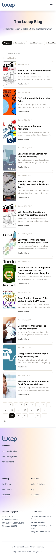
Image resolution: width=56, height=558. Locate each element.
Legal (15, 552)
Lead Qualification (36, 43)
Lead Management (9, 456)
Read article (22, 84)
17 (5, 416)
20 (25, 416)
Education (6, 495)
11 (12, 410)
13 (25, 410)
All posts (7, 43)
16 (44, 410)
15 (38, 410)
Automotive (6, 489)
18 (12, 416)
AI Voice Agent (8, 462)
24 (5, 421)
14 (31, 410)
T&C (41, 552)
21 (31, 416)
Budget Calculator (38, 484)
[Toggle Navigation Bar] (51, 5)
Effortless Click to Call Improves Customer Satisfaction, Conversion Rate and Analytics (34, 270)
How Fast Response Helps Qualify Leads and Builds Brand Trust (33, 184)
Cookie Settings (32, 552)
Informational (20, 43)
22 (38, 416)
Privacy (21, 552)
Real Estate (6, 484)
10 (5, 410)
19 (18, 416)
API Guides (35, 495)
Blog (32, 489)
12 (18, 410)
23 (44, 416)
